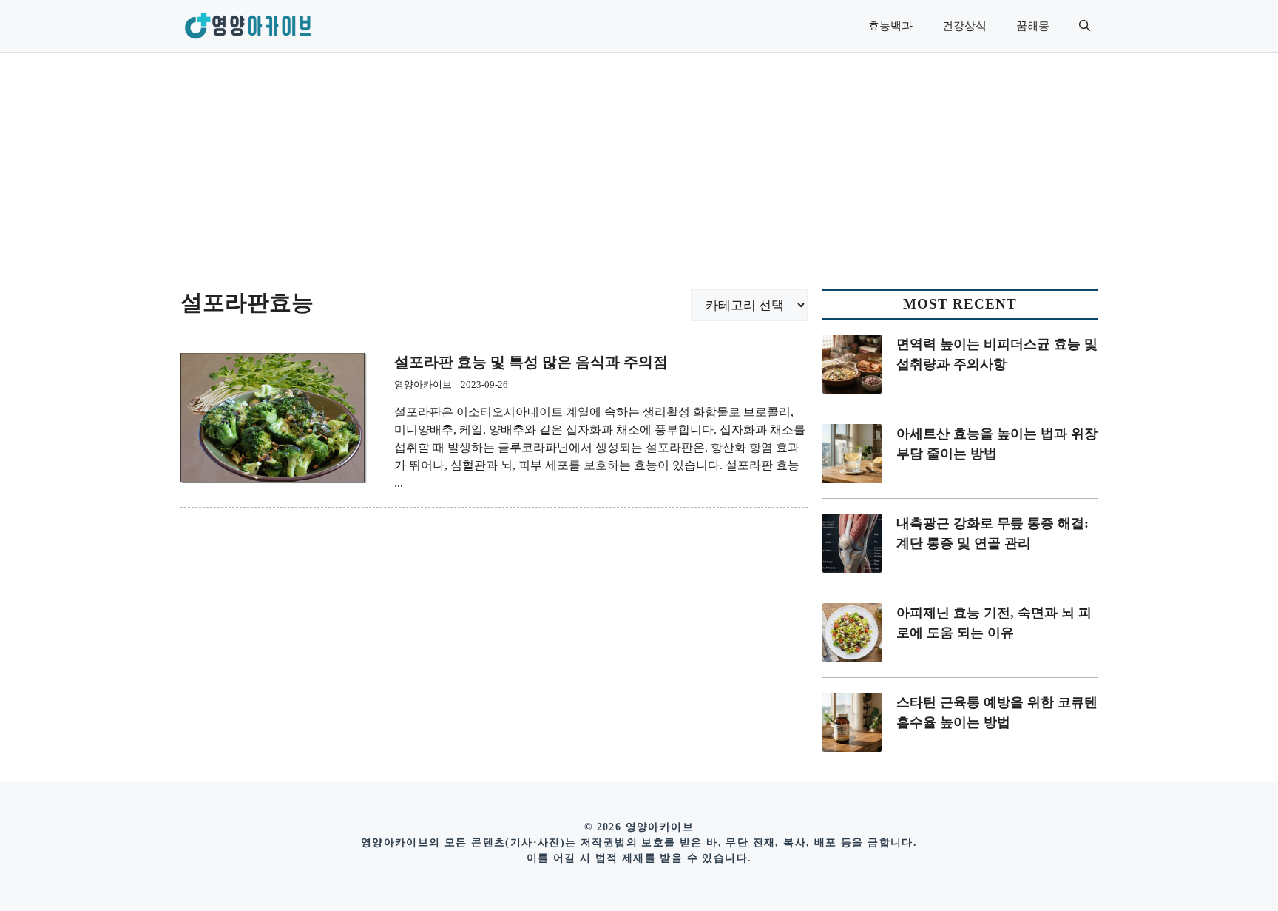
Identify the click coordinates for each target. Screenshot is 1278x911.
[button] (1084, 26)
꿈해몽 (1032, 26)
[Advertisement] (639, 163)
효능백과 (890, 26)
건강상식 (964, 26)
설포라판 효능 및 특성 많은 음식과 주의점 (531, 362)
